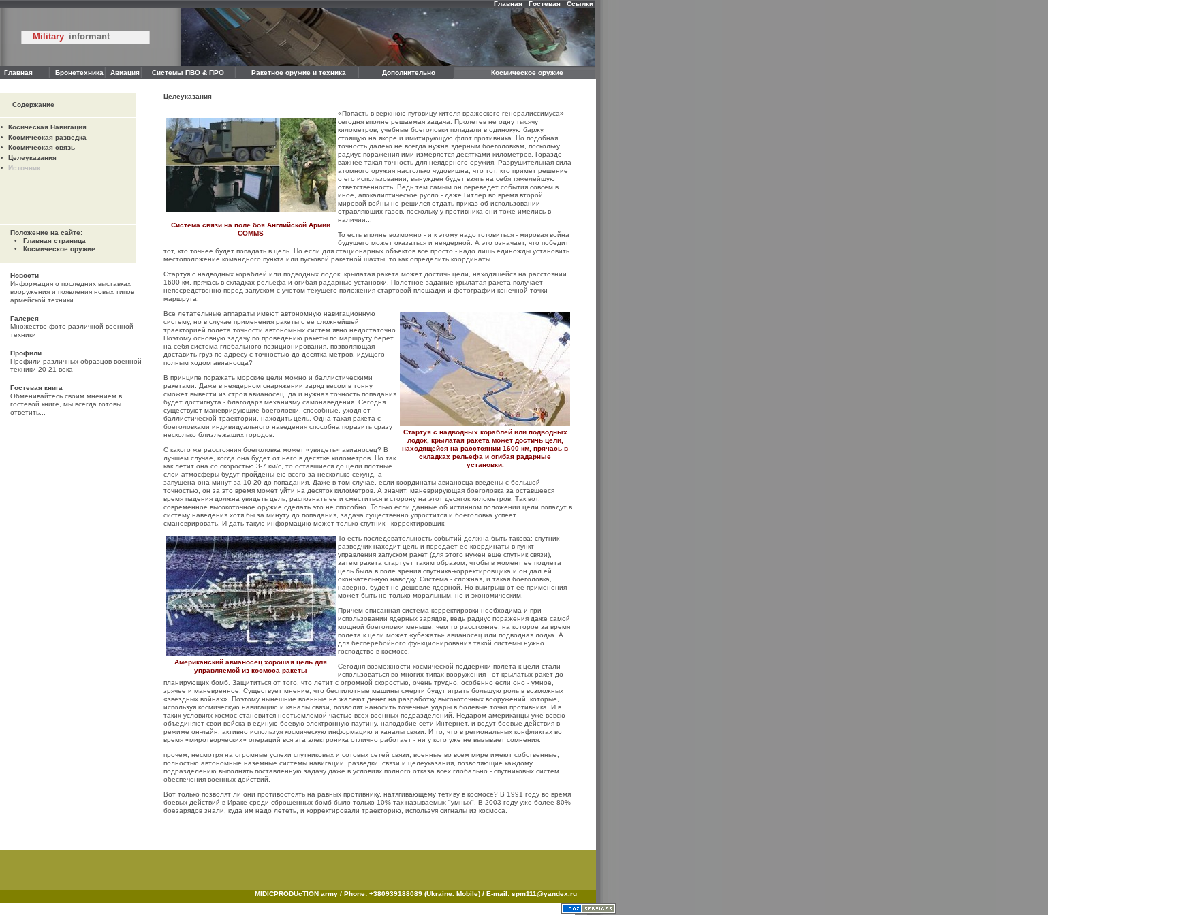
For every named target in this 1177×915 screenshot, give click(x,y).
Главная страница (54, 240)
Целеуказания (32, 157)
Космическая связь (41, 147)
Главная (508, 3)
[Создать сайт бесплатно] (588, 911)
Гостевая (545, 3)
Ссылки (580, 3)
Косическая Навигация (47, 127)
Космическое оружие (59, 249)
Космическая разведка (47, 137)
